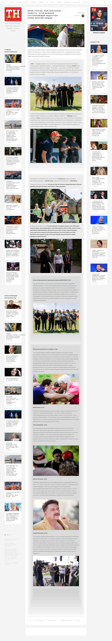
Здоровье (67, 2)
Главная (4, 2)
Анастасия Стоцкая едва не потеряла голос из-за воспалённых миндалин (99, 132)
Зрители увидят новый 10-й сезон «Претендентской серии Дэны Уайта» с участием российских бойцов (13, 277)
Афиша (59, 2)
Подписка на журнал (99, 32)
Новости (33, 2)
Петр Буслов (39, 620)
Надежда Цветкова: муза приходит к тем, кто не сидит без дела (12, 446)
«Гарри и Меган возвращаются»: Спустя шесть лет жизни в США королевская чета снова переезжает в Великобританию (98, 205)
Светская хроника (22, 2)
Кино (12, 2)
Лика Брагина (77, 15)
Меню (109, 2)
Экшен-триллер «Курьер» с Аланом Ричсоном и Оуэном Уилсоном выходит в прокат (15, 67)
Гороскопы (76, 2)
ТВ (47, 2)
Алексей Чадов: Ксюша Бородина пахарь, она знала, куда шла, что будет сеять (12, 314)
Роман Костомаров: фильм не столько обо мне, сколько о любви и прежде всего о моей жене (13, 253)
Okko (78, 620)
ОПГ (30, 620)
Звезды (41, 2)
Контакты (86, 2)
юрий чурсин (52, 620)
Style (52, 2)
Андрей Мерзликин (66, 620)
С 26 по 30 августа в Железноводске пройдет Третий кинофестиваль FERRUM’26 (12, 90)
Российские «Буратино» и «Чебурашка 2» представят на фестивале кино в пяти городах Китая (98, 156)
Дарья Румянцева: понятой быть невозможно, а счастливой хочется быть (12, 359)
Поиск (104, 2)
